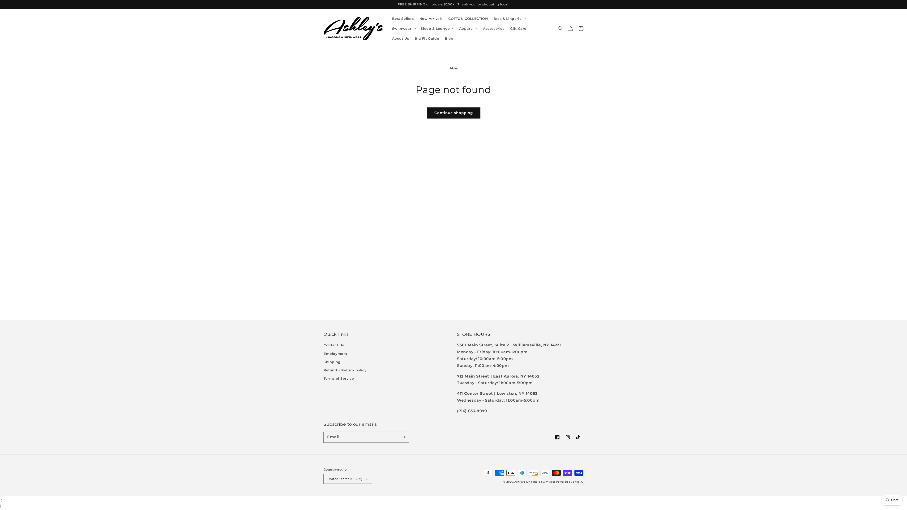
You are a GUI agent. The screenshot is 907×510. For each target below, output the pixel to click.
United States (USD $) (344, 479)
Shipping (332, 362)
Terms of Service (339, 378)
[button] (509, 19)
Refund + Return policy (345, 370)
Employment (335, 354)
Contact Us (334, 345)
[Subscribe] (403, 437)
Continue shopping (453, 112)
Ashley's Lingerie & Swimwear (534, 481)
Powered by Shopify (569, 481)
